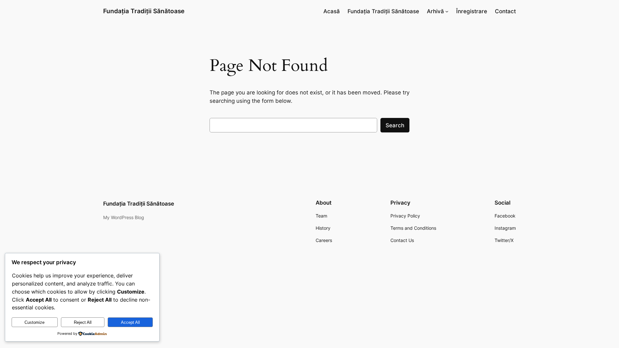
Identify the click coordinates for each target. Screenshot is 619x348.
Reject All (83, 322)
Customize (34, 322)
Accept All (130, 322)
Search (395, 125)
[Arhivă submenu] (446, 11)
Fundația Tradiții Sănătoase (143, 11)
